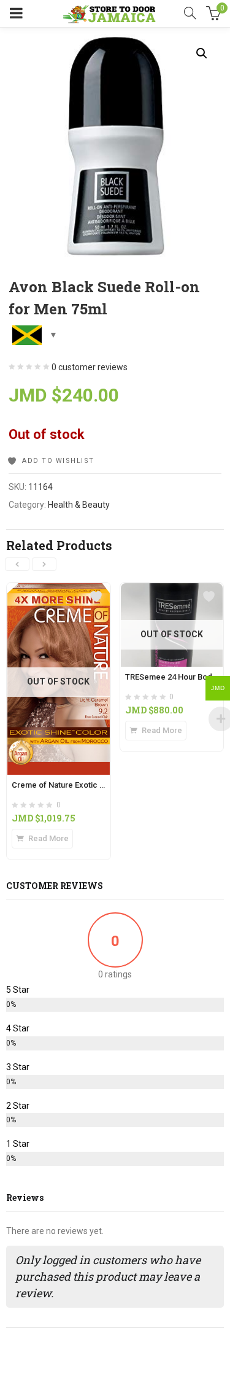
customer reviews (90, 367)
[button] (202, 53)
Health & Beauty (79, 505)
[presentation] (17, 564)
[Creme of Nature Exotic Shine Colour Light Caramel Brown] (58, 590)
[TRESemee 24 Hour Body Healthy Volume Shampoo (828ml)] (172, 590)
